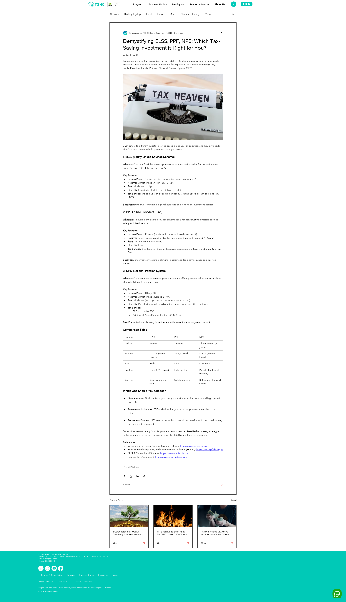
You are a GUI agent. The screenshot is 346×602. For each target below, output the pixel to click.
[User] (233, 4)
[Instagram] (47, 568)
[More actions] (221, 33)
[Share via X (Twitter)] (131, 476)
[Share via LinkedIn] (137, 476)
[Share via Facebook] (124, 476)
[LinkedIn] (41, 568)
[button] (233, 14)
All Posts (114, 14)
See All (234, 500)
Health (160, 14)
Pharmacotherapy (190, 14)
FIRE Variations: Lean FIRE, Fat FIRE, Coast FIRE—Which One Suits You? (172, 533)
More (208, 14)
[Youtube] (54, 568)
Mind (172, 14)
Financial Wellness (131, 467)
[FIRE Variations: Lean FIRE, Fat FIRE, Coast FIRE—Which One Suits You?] (173, 516)
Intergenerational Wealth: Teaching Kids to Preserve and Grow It (127, 533)
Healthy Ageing (132, 14)
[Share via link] (144, 476)
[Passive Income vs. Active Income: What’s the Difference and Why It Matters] (217, 516)
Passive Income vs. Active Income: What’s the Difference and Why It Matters (217, 533)
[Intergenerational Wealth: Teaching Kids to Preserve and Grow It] (129, 516)
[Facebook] (60, 568)
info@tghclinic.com (50, 559)
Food (149, 14)
